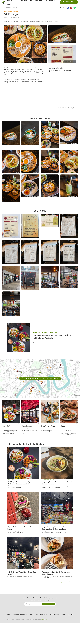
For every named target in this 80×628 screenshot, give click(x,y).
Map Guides (43, 614)
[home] (3, 2)
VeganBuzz (44, 619)
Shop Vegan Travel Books (67, 2)
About (9, 4)
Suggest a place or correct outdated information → (65, 108)
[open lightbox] (11, 133)
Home (8, 614)
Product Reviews (54, 614)
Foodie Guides (34, 614)
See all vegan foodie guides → (64, 582)
